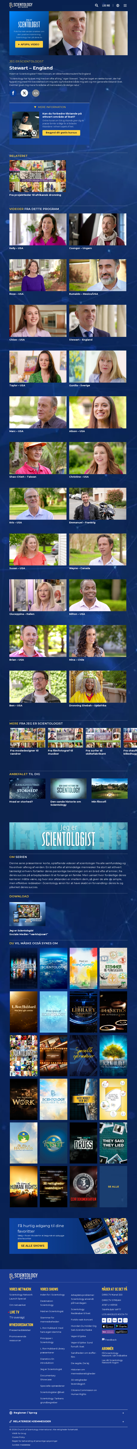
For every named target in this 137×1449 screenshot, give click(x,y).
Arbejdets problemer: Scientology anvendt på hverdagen (83, 1299)
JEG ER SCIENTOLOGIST (26, 61)
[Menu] (125, 5)
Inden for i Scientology (52, 1294)
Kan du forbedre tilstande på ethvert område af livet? (62, 115)
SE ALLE (113, 1186)
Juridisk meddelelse (21, 1445)
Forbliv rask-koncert (82, 1319)
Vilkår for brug (19, 1433)
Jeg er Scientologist (51, 1369)
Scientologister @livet (52, 1392)
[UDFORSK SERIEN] (23, 968)
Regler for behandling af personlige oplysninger (34, 1441)
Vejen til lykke (78, 1336)
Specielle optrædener (52, 1385)
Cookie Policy (18, 1437)
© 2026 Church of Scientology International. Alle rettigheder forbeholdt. (43, 1429)
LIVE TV (14, 1312)
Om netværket (17, 1305)
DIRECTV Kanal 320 (112, 1294)
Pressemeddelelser (20, 1330)
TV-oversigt (17, 1317)
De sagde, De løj (80, 1363)
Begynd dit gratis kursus (61, 132)
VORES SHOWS (49, 1289)
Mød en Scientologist (51, 1311)
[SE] (53, 1012)
